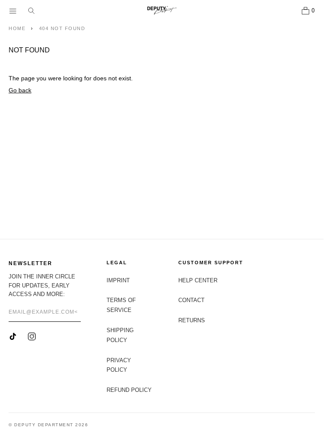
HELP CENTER (197, 280)
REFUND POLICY (129, 390)
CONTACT (191, 300)
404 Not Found (62, 28)
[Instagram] (32, 336)
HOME (17, 28)
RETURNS (191, 320)
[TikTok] (13, 336)
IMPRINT (118, 280)
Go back (20, 90)
